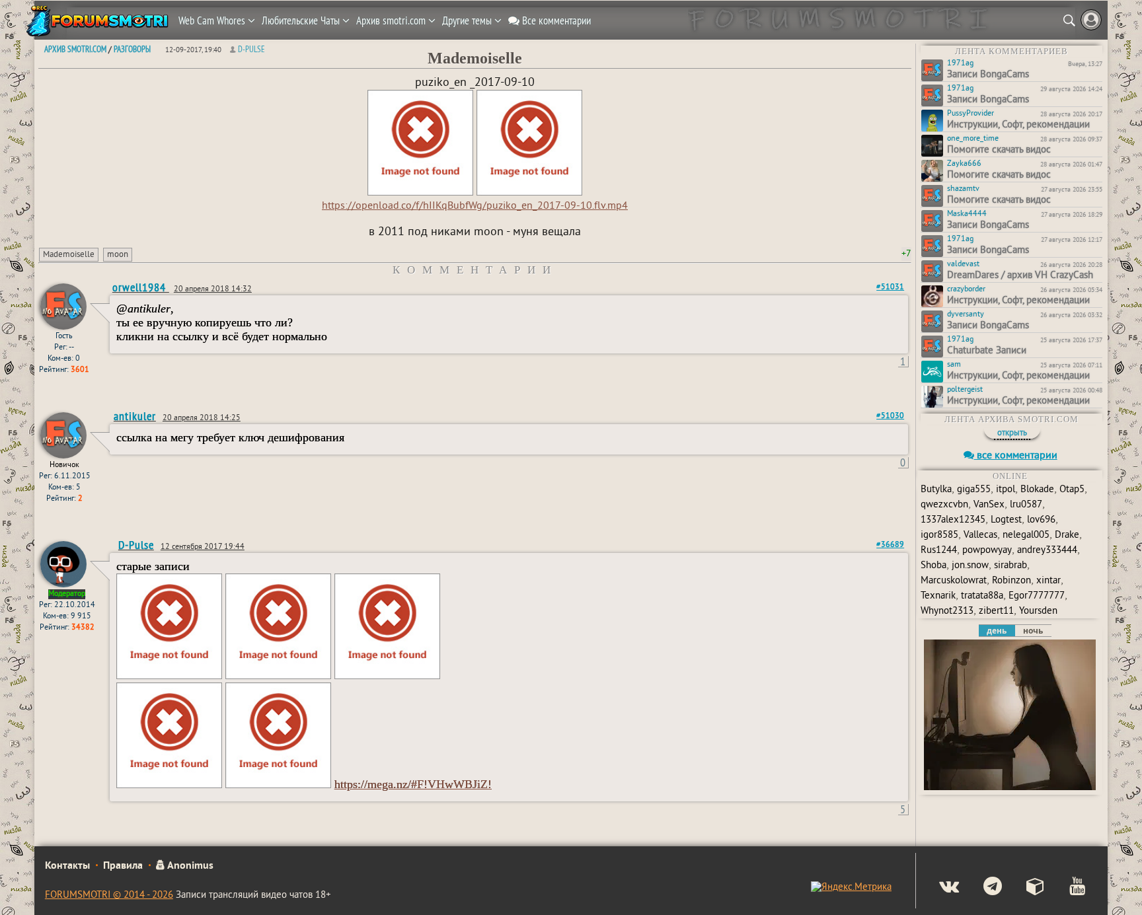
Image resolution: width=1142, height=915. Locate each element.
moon (117, 255)
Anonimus (189, 866)
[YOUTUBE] (1066, 888)
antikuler (135, 415)
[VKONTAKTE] (938, 888)
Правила (123, 866)
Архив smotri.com (392, 20)
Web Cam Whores (213, 20)
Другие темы (468, 20)
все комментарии (1015, 455)
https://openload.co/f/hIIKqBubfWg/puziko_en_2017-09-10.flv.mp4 (475, 206)
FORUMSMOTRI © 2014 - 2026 (109, 895)
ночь (1033, 630)
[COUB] (1025, 888)
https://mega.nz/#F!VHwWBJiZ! (413, 784)
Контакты (67, 866)
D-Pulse (251, 49)
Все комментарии (555, 20)
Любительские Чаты (302, 20)
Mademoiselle (69, 255)
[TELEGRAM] (982, 888)
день (997, 630)
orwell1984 (140, 287)
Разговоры (132, 49)
